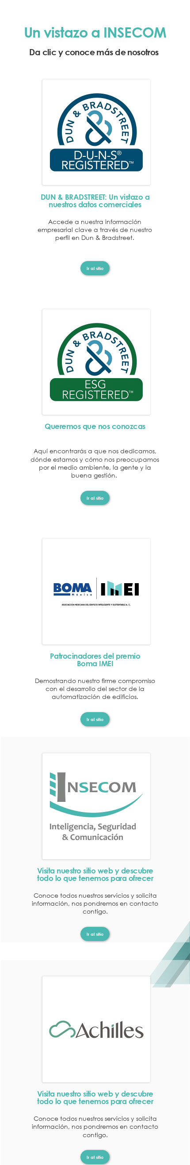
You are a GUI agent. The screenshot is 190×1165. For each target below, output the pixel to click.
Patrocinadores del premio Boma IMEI (95, 660)
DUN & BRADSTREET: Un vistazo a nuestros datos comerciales (95, 201)
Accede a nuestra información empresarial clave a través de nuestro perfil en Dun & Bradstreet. (95, 229)
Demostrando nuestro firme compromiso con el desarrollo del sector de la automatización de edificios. (95, 688)
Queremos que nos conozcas (95, 430)
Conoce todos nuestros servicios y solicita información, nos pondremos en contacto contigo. (95, 903)
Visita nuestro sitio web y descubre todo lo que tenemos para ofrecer (95, 874)
